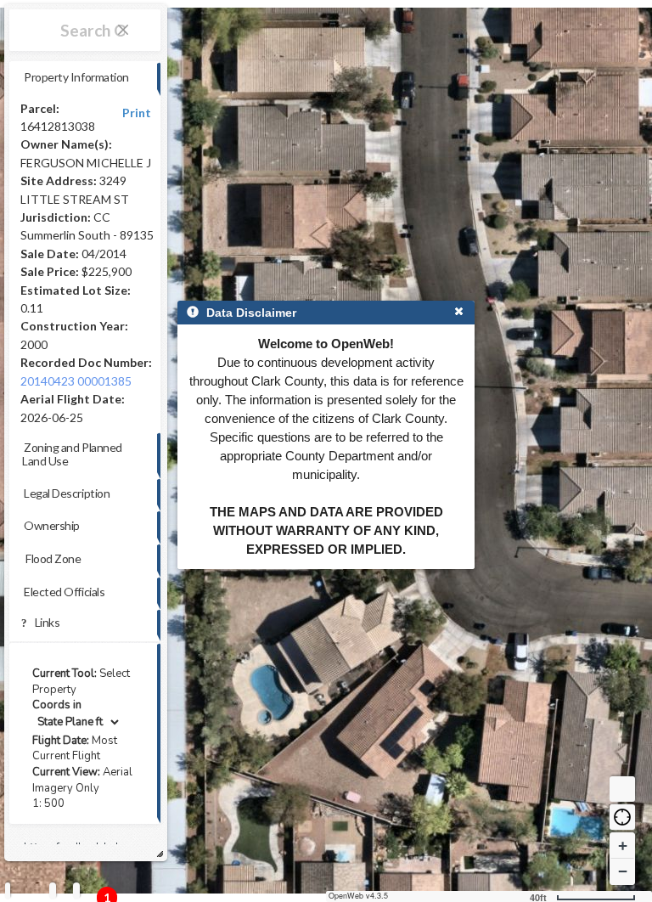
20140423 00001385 (76, 381)
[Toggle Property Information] (7, 890)
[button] (622, 817)
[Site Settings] (76, 890)
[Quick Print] (52, 890)
